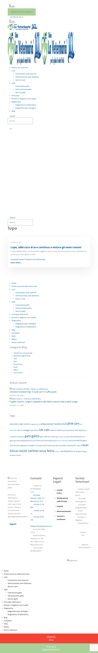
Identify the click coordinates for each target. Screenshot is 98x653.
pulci (74, 445)
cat (41, 429)
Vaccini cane (20, 80)
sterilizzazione (66, 451)
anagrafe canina (35, 424)
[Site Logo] (23, 27)
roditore (57, 451)
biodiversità (59, 423)
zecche (18, 455)
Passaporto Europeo (35, 445)
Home (14, 283)
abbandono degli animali (20, 424)
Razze (16, 367)
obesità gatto (81, 440)
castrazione (34, 430)
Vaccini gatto (20, 92)
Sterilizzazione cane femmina (27, 77)
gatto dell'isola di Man (48, 437)
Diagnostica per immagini (25, 108)
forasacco (20, 437)
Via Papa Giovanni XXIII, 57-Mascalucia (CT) (37, 498)
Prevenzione (18, 364)
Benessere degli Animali (22, 356)
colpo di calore (56, 430)
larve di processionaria (45, 440)
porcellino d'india (66, 445)
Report (16, 370)
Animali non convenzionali (23, 353)
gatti (28, 436)
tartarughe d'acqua (80, 451)
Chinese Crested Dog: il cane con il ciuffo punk (33, 391)
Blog (13, 111)
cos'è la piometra (68, 430)
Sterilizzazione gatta (23, 89)
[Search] (35, 121)
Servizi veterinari (18, 342)
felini (76, 430)
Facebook (14, 259)
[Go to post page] (29, 389)
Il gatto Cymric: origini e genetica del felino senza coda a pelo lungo (44, 401)
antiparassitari (47, 423)
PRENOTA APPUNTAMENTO (22, 12)
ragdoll (79, 445)
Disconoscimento (64, 511)
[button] (11, 116)
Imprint (60, 506)
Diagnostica (16, 102)
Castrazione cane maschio (25, 74)
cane (15, 359)
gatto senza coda (61, 437)
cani (76, 423)
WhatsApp (41, 259)
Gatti (13, 83)
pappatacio (24, 445)
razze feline (46, 451)
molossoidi (72, 440)
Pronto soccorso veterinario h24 (24, 286)
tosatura (13, 455)
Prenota (51, 648)
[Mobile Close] (0, 568)
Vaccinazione (18, 373)
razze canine (28, 450)
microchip (64, 441)
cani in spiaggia (23, 430)
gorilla (34, 441)
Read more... (16, 262)
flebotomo (82, 430)
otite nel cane (14, 445)
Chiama (51, 638)
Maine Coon (57, 441)
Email (34, 259)
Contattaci (16, 333)
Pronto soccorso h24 (20, 67)
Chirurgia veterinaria (20, 314)
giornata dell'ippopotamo (23, 440)
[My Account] (10, 126)
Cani (13, 70)
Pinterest (28, 259)
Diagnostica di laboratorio (25, 105)
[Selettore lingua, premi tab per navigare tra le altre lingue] (11, 5)
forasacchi (13, 437)
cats (47, 430)
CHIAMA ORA (83, 533)
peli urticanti (47, 445)
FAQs (14, 336)
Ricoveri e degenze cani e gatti (24, 98)
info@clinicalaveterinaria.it (41, 526)
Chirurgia (15, 95)
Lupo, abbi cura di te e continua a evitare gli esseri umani (46, 247)
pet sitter (56, 445)
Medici (14, 339)
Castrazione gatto (22, 86)
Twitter (21, 259)
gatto (35, 436)
